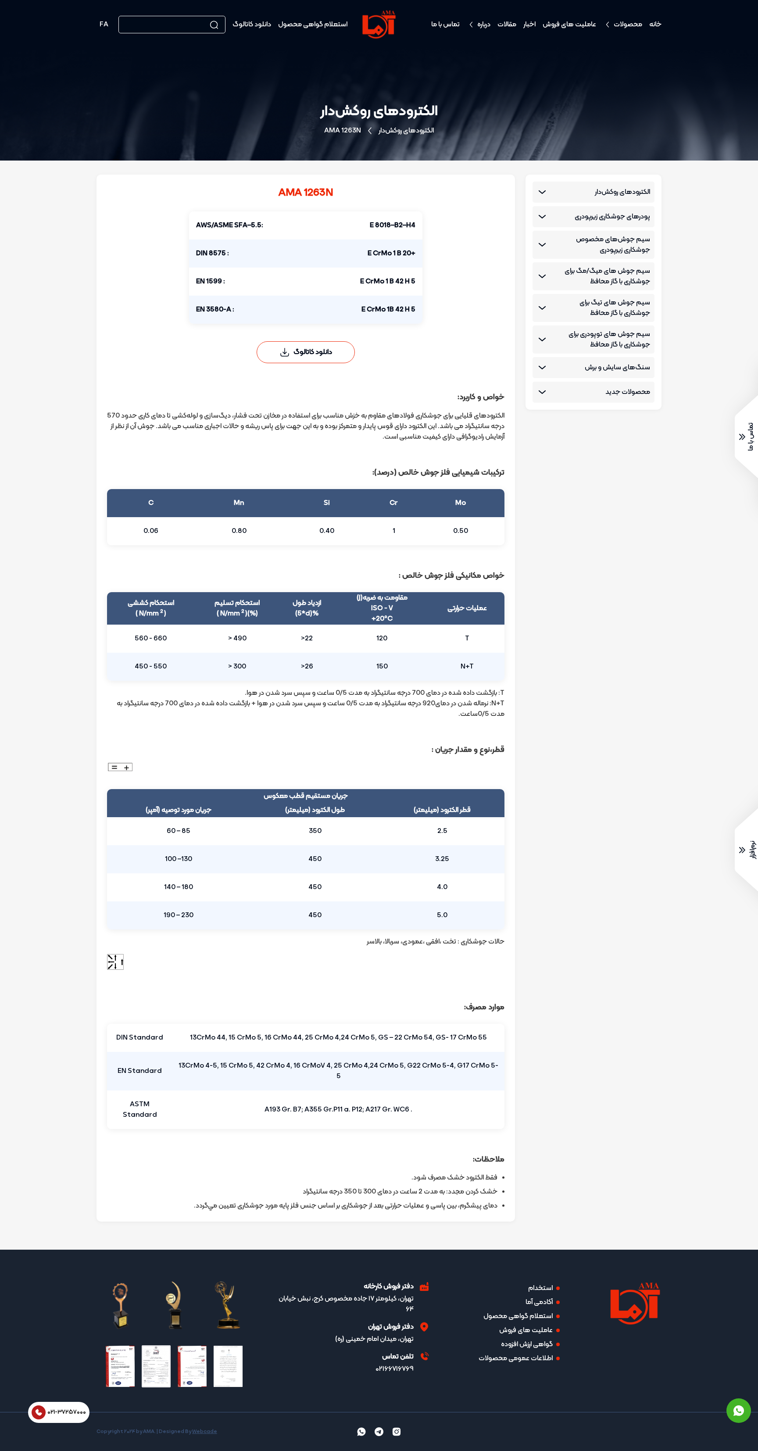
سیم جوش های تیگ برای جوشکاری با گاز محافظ (614, 307)
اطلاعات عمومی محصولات (516, 1358)
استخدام (540, 1288)
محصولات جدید (627, 392)
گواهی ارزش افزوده (527, 1344)
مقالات (506, 24)
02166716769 (394, 1369)
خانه (655, 24)
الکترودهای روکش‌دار (406, 130)
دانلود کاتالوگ (251, 24)
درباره (483, 24)
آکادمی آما (539, 1302)
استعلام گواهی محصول (312, 24)
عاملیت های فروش (569, 24)
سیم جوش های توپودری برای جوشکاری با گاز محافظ (609, 339)
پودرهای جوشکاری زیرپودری (612, 216)
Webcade (204, 1432)
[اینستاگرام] (396, 1431)
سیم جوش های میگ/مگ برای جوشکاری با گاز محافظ (607, 276)
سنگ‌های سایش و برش (617, 367)
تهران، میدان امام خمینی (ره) (374, 1339)
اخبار (529, 24)
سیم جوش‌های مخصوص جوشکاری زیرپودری (613, 244)
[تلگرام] (379, 1431)
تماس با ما (445, 24)
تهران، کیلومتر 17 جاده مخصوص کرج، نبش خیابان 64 (346, 1304)
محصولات (628, 24)
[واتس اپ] (738, 1410)
